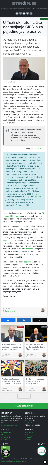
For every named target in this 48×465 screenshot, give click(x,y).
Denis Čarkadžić (10, 311)
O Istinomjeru (6, 433)
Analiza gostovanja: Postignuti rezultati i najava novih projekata (12, 381)
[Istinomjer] (24, 3)
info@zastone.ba (31, 423)
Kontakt (4, 439)
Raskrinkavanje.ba (31, 435)
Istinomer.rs (29, 433)
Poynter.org (29, 439)
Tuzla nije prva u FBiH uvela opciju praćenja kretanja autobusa (11, 347)
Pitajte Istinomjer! (24, 405)
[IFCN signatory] (5, 451)
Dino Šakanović (7, 356)
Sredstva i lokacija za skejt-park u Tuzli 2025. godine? (35, 381)
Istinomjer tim (6, 437)
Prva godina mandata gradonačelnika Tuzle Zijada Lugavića (35, 347)
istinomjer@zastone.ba (9, 425)
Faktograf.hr (29, 437)
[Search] (31, 13)
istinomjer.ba (5, 418)
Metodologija (6, 435)
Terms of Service (15, 461)
